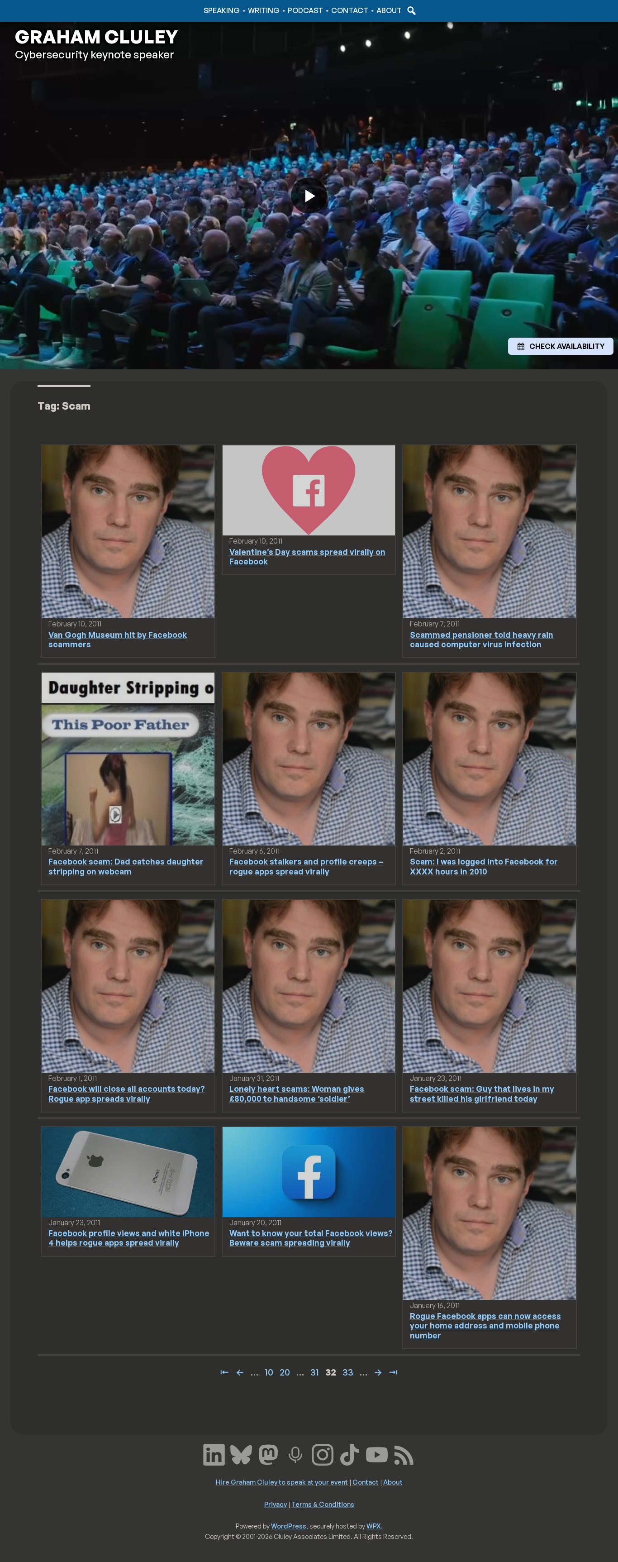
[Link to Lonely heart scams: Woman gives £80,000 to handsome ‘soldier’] (309, 985)
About (389, 10)
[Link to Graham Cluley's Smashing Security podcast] (295, 1454)
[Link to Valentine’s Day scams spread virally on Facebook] (309, 489)
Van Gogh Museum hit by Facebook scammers (117, 639)
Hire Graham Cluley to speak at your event (282, 1482)
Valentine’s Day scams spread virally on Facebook (307, 556)
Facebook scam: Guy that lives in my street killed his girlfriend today (482, 1093)
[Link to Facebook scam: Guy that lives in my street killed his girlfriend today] (489, 985)
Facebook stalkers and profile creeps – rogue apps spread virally (306, 866)
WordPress (288, 1526)
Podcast (305, 10)
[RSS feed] (404, 1454)
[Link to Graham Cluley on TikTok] (350, 1454)
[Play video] (309, 195)
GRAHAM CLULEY (96, 36)
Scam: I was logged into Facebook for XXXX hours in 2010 (484, 866)
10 (269, 1372)
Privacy (275, 1504)
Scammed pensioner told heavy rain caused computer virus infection (481, 639)
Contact (349, 10)
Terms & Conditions (322, 1504)
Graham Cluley (50, 10)
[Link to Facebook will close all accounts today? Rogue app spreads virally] (128, 985)
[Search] (410, 10)
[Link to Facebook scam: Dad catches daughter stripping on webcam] (128, 758)
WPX (373, 1526)
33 (347, 1372)
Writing (264, 10)
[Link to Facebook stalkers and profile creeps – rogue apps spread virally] (309, 758)
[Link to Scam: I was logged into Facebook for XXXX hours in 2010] (489, 758)
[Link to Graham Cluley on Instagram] (322, 1454)
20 (285, 1372)
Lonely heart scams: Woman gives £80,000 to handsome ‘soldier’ (296, 1093)
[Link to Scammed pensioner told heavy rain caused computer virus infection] (489, 530)
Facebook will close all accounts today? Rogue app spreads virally (126, 1093)
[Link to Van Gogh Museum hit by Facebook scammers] (128, 530)
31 (314, 1372)
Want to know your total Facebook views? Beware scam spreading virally (311, 1237)
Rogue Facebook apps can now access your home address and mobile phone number (485, 1325)
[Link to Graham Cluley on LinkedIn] (214, 1454)
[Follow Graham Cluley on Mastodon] (268, 1454)
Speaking (222, 10)
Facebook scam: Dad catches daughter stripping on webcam (126, 866)
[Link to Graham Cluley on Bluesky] (241, 1454)
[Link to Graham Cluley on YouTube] (377, 1454)
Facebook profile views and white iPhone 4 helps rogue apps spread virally (128, 1237)
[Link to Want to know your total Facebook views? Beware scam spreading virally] (309, 1171)
